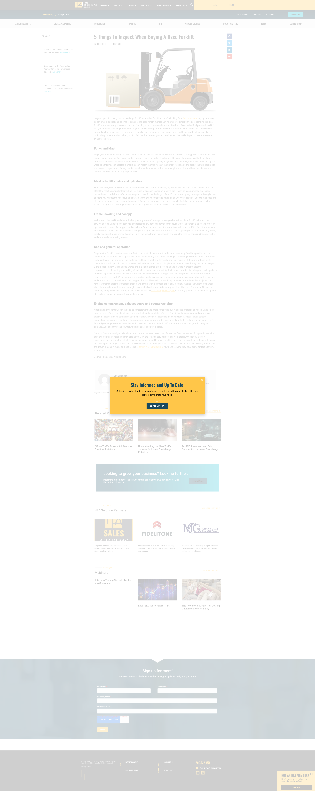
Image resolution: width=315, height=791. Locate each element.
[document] (157, 395)
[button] (202, 380)
